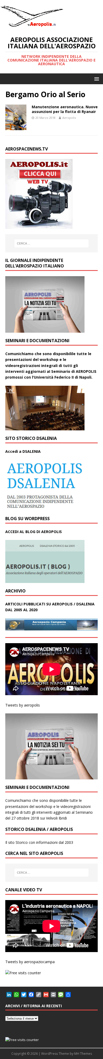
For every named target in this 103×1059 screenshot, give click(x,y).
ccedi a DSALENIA (24, 451)
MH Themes (83, 1053)
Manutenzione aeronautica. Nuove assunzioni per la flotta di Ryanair (65, 109)
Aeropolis (69, 118)
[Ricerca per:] (51, 243)
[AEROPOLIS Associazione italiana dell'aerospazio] (31, 26)
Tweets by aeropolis (22, 705)
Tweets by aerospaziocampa (30, 961)
